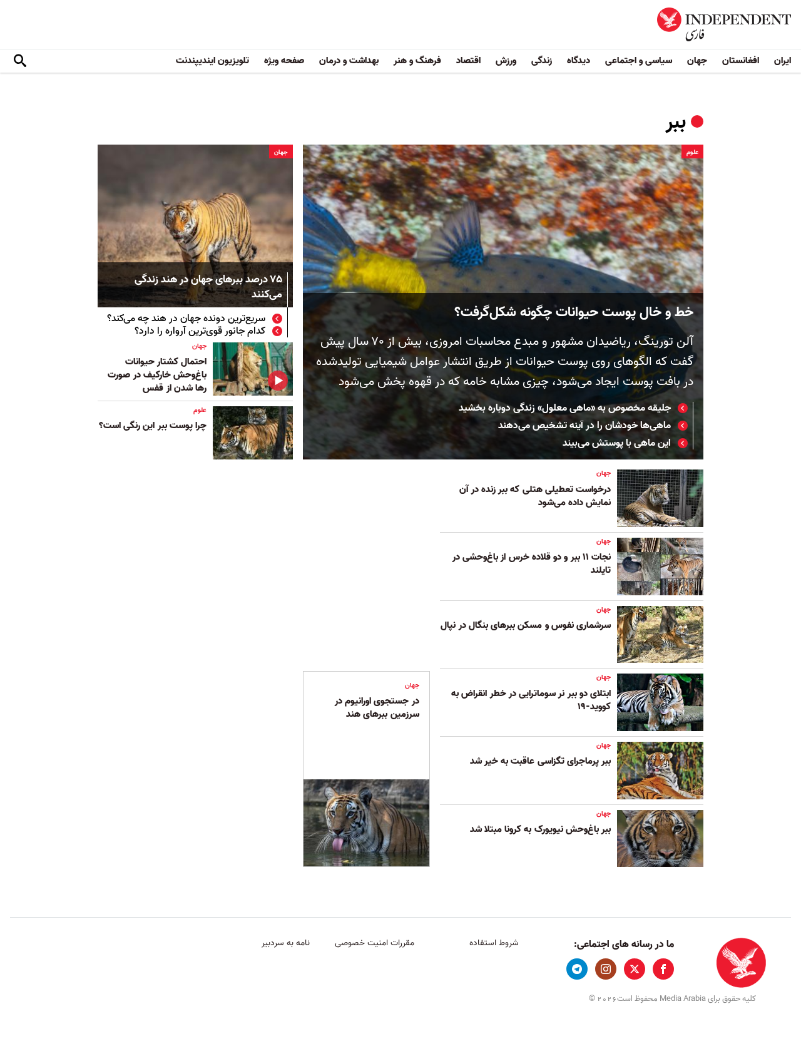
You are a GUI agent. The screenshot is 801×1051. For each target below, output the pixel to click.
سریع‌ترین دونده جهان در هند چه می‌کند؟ (186, 318)
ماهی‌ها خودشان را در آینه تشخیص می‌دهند (584, 425)
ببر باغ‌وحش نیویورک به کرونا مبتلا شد (540, 829)
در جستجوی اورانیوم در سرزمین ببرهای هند (377, 708)
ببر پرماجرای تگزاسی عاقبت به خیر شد (540, 761)
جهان (697, 60)
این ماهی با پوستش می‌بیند (617, 443)
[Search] (20, 61)
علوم (692, 152)
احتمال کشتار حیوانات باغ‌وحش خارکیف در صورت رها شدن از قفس (157, 375)
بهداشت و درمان (349, 60)
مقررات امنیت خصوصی (374, 943)
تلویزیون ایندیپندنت (212, 60)
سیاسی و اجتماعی (638, 60)
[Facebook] (663, 969)
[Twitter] (634, 969)
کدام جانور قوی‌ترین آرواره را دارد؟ (200, 331)
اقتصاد (468, 60)
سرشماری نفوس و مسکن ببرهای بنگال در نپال (526, 625)
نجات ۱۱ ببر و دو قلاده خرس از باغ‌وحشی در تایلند (531, 564)
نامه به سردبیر (286, 943)
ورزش (506, 60)
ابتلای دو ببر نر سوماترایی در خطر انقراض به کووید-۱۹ (531, 700)
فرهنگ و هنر (417, 60)
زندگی (541, 60)
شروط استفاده (494, 943)
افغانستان (740, 60)
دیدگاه (578, 60)
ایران (782, 60)
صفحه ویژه (284, 60)
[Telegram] (577, 969)
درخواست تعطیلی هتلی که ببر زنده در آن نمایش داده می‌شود (535, 496)
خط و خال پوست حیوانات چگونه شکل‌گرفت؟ (573, 312)
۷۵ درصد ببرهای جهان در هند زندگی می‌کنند (208, 287)
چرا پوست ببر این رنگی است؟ (153, 425)
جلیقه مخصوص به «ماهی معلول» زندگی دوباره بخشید (565, 408)
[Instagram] (605, 969)
